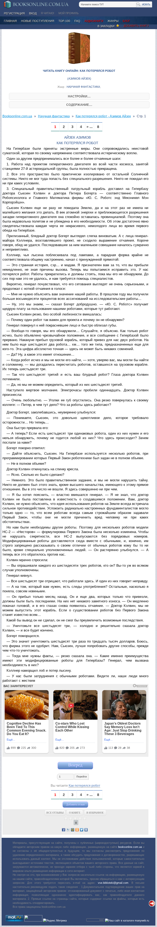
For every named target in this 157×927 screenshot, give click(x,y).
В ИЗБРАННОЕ (95, 812)
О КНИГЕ (74, 812)
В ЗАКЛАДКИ (107, 26)
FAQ (77, 21)
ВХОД (33, 13)
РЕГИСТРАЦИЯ (14, 13)
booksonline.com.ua (130, 846)
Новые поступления (37, 21)
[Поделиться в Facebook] (63, 829)
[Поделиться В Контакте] (86, 829)
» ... (89, 127)
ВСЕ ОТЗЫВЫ (55, 812)
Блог (126, 21)
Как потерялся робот (84, 785)
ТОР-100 (64, 21)
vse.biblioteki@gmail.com (113, 882)
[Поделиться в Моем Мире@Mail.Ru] (72, 829)
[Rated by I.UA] (33, 920)
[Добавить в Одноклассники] (77, 829)
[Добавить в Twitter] (81, 829)
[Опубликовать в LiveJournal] (68, 829)
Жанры (113, 21)
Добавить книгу (136, 25)
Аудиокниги (93, 21)
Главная (10, 21)
